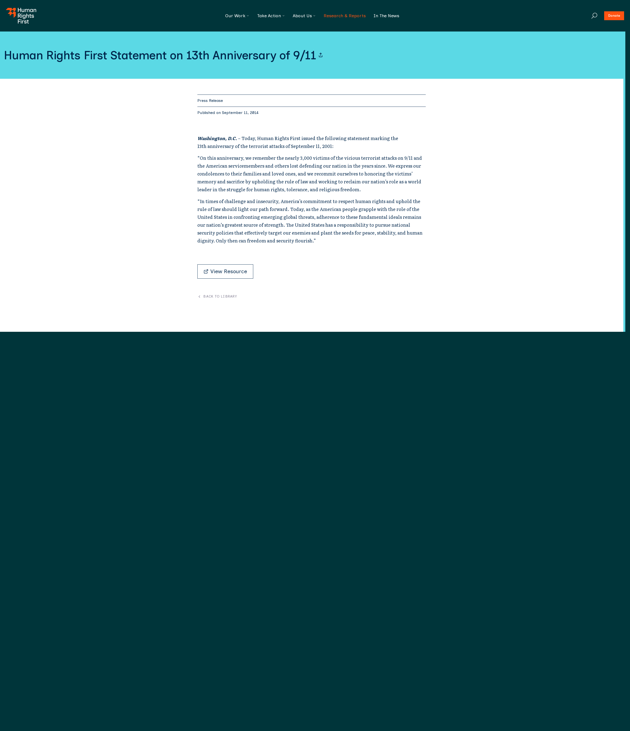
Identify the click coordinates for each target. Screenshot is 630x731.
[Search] (594, 16)
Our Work (235, 15)
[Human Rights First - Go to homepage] (21, 16)
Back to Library (220, 297)
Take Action (269, 15)
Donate (614, 16)
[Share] (320, 55)
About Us (302, 15)
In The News (386, 15)
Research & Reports (345, 15)
